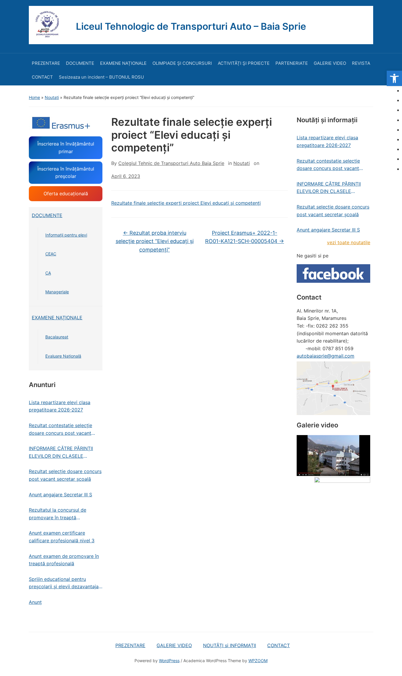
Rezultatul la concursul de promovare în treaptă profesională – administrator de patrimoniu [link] (64, 514)
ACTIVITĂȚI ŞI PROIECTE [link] (244, 63)
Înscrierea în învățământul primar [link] (65, 147)
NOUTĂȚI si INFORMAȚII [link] (229, 645)
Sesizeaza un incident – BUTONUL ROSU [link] (101, 77)
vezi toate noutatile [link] (348, 242)
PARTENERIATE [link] (291, 63)
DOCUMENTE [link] (80, 63)
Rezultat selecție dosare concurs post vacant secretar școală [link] (65, 475)
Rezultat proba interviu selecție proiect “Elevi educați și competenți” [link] (155, 241)
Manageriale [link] (57, 291)
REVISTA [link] (361, 63)
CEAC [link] (50, 253)
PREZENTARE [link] (46, 63)
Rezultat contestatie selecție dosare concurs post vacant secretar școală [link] (60, 429)
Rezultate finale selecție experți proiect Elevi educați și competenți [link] (186, 203)
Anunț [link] (35, 602)
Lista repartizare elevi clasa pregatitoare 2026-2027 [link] (59, 406)
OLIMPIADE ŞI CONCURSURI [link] (182, 63)
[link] (394, 78)
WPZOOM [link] (258, 660)
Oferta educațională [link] (66, 193)
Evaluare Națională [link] (63, 355)
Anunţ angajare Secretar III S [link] (60, 495)
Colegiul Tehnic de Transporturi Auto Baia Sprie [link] (171, 163)
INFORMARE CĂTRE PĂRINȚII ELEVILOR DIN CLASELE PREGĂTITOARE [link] (61, 452)
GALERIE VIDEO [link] (330, 63)
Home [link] (34, 97)
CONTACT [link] (42, 77)
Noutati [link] (52, 97)
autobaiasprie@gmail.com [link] (325, 356)
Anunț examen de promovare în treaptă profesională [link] (64, 560)
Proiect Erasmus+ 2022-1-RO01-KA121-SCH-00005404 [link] (244, 237)
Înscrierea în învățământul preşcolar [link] (65, 172)
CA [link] (48, 272)
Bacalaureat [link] (56, 336)
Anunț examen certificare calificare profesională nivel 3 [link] (61, 536)
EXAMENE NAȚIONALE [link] (123, 63)
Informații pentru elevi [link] (66, 234)
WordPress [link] (169, 660)
